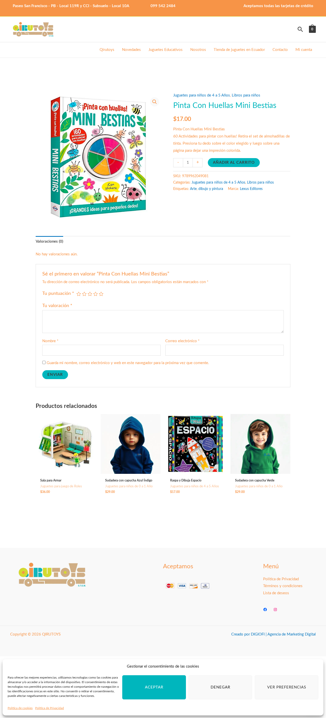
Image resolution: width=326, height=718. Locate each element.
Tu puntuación (58, 293)
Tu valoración (57, 305)
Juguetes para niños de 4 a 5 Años (201, 95)
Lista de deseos (276, 593)
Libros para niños (246, 95)
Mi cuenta (303, 50)
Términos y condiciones (283, 586)
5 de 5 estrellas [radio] (101, 294)
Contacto (280, 50)
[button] (300, 29)
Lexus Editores (251, 189)
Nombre (50, 341)
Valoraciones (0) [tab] (49, 241)
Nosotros (198, 50)
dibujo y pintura (210, 189)
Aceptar (154, 687)
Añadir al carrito (234, 162)
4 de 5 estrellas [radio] (95, 294)
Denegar (220, 687)
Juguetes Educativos (165, 50)
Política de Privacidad (49, 708)
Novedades (131, 50)
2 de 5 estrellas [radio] (84, 294)
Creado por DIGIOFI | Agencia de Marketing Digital (273, 634)
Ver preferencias (286, 687)
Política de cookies (20, 708)
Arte (193, 189)
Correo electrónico (182, 341)
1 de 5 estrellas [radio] (78, 294)
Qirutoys (107, 50)
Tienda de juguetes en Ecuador (239, 50)
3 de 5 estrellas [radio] (90, 294)
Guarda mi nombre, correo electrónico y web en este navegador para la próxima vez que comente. (128, 363)
